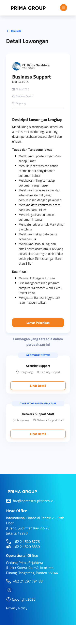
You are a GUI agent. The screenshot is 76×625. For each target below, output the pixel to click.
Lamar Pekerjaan (38, 322)
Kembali (16, 31)
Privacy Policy (16, 608)
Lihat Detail (38, 385)
